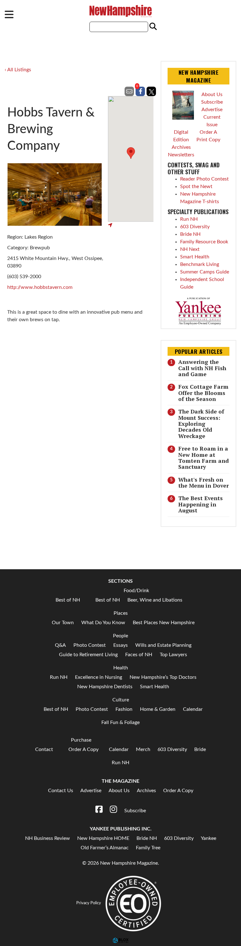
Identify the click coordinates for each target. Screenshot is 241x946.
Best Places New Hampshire (164, 622)
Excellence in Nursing (98, 677)
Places (121, 613)
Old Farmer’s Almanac (105, 847)
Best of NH (68, 600)
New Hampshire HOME (103, 838)
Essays (120, 645)
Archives (181, 147)
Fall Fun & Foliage (120, 722)
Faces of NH (138, 654)
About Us (211, 94)
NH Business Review (47, 838)
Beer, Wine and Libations (154, 600)
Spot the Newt (196, 186)
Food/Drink (136, 590)
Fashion (123, 709)
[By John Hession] (54, 194)
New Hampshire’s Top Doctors (163, 677)
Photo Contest (89, 645)
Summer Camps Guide (204, 271)
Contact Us (60, 790)
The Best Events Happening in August (200, 504)
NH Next (190, 249)
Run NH (189, 219)
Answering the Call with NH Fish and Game (202, 368)
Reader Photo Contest (204, 178)
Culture (120, 699)
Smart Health (194, 256)
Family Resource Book (204, 241)
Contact (44, 749)
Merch (143, 749)
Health (120, 667)
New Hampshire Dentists (104, 686)
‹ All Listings (18, 69)
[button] (130, 153)
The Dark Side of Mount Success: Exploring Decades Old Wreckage (201, 423)
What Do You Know (103, 622)
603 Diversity (195, 226)
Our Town (63, 622)
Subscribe (212, 102)
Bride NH (190, 234)
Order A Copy (83, 749)
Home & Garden (157, 709)
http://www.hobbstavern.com (39, 287)
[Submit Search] (152, 26)
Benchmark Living (199, 264)
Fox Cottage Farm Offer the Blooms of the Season (203, 393)
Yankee (208, 838)
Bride (200, 749)
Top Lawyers (173, 654)
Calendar (193, 709)
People (120, 635)
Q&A (60, 645)
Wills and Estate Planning (163, 645)
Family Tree (148, 847)
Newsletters (181, 154)
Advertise (211, 109)
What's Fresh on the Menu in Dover (203, 482)
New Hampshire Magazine (120, 11)
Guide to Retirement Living (88, 654)
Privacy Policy (88, 903)
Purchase (81, 740)
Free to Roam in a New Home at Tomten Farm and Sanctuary (203, 457)
